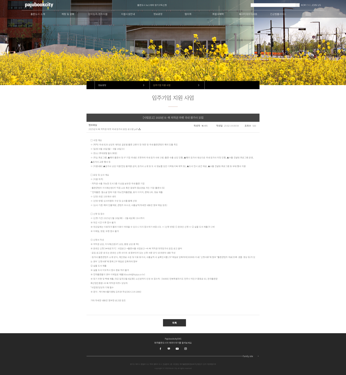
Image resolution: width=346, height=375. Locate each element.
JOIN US (316, 5)
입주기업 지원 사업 (161, 85)
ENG (308, 5)
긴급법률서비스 (278, 14)
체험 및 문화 (67, 14)
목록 (174, 323)
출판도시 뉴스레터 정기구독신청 (152, 5)
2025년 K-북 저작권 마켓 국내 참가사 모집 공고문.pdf (113, 129)
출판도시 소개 (38, 14)
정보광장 (158, 14)
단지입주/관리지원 (98, 14)
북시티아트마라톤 (248, 14)
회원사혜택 (218, 14)
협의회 (188, 14)
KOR (303, 5)
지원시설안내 (128, 14)
